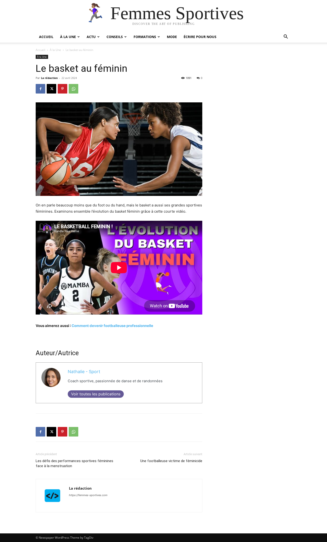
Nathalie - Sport (84, 371)
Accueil (46, 36)
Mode (172, 36)
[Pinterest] (62, 89)
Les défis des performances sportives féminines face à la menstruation (74, 463)
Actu (91, 36)
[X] (51, 89)
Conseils (115, 36)
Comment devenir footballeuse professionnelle (112, 325)
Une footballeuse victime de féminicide (171, 461)
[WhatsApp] (73, 89)
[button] (285, 37)
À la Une (68, 36)
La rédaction (49, 78)
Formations (145, 36)
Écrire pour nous (200, 36)
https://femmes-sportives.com (88, 495)
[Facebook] (40, 89)
